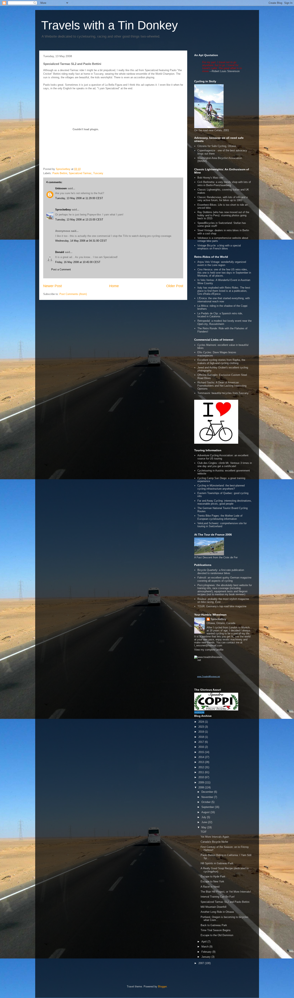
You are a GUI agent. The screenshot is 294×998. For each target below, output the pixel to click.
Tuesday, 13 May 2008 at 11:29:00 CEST (79, 198)
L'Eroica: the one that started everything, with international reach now (223, 300)
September (208, 807)
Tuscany (98, 173)
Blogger (162, 986)
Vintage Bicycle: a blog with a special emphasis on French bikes (219, 247)
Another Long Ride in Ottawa (217, 911)
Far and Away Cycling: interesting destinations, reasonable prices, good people (224, 502)
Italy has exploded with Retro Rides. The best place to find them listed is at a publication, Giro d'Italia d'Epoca (223, 290)
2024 (201, 721)
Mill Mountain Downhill (213, 906)
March (205, 946)
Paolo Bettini (59, 173)
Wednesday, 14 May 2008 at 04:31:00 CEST (81, 240)
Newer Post (52, 286)
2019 (201, 731)
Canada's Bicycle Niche (214, 841)
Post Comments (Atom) (73, 294)
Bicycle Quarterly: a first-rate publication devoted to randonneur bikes (220, 571)
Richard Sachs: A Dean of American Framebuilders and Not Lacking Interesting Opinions (221, 385)
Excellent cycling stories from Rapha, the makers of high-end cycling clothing (221, 361)
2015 (201, 752)
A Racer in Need (210, 886)
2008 (201, 787)
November (207, 797)
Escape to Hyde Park (213, 876)
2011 (201, 772)
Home (114, 286)
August (205, 812)
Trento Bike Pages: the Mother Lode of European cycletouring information (219, 517)
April (204, 941)
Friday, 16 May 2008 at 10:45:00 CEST (77, 262)
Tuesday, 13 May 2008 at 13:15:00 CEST (79, 219)
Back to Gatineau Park (214, 925)
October (206, 802)
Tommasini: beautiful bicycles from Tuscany (223, 393)
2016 (201, 746)
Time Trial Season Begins (216, 930)
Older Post (174, 286)
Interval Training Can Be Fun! (218, 896)
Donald (59, 252)
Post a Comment (61, 269)
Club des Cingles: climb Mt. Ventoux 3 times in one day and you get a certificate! (224, 464)
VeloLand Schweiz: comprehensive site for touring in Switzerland (222, 525)
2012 (201, 767)
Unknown (61, 188)
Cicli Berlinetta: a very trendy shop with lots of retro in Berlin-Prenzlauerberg (224, 184)
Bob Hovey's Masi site (210, 177)
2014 (201, 757)
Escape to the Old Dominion (217, 935)
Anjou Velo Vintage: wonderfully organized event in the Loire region (221, 263)
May (204, 827)
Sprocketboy (63, 209)
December (207, 791)
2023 (201, 726)
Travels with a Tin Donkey (109, 25)
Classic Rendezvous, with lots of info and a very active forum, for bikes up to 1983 (222, 199)
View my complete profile (208, 649)
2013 (201, 762)
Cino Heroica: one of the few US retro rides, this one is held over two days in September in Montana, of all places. (224, 272)
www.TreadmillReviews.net (208, 677)
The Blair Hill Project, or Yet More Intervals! (226, 891)
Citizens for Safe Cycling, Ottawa (216, 146)
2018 (201, 736)
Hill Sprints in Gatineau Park (217, 863)
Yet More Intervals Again (215, 836)
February (206, 951)
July (204, 817)
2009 (201, 782)
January (206, 956)
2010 (201, 777)
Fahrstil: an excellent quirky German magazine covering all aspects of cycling (224, 579)
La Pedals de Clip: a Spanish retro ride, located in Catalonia (220, 315)
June (204, 822)
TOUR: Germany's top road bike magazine (221, 606)
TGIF (204, 831)
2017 (201, 741)
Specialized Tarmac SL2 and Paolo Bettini (225, 901)
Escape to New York (212, 881)
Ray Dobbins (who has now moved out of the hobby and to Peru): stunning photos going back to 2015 (223, 215)
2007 (201, 963)
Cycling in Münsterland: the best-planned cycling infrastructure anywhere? (221, 487)
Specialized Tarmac (80, 173)
